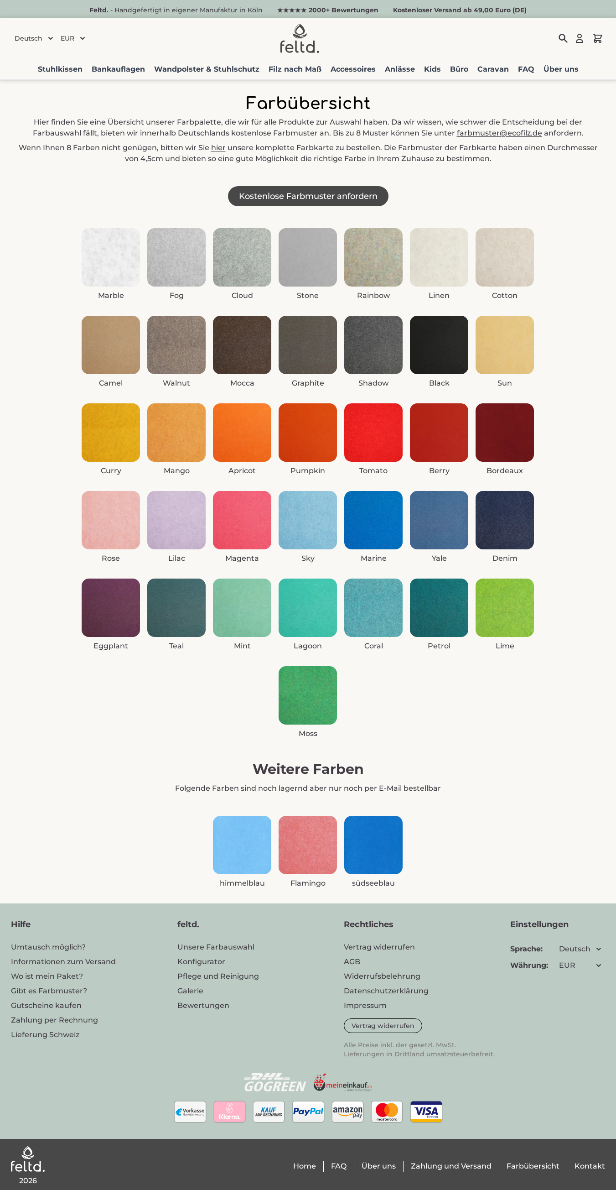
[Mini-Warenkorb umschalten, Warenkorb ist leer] (597, 38)
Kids (432, 69)
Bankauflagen (118, 69)
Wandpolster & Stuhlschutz (206, 69)
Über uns (561, 69)
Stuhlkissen (60, 69)
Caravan (493, 69)
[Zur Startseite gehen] (299, 38)
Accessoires (353, 69)
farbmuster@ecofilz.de (499, 133)
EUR (67, 38)
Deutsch (28, 38)
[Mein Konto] (579, 38)
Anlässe (400, 69)
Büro (459, 69)
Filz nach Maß (295, 69)
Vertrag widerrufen (383, 1026)
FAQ (526, 69)
